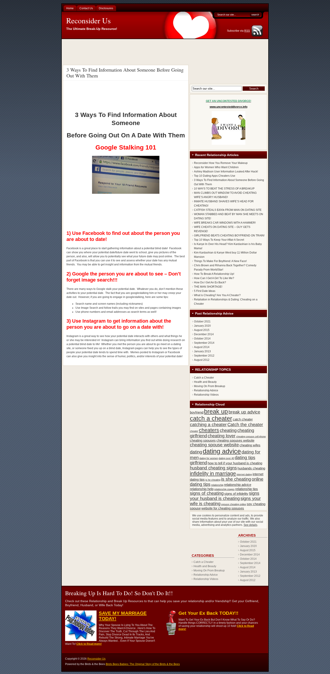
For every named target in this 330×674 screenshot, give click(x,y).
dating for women (208, 458)
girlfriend (198, 462)
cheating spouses (203, 440)
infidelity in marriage (213, 473)
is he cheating (212, 479)
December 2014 (204, 334)
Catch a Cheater (204, 377)
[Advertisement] (165, 51)
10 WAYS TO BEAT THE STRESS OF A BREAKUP (224, 188)
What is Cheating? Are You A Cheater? (217, 295)
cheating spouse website (214, 444)
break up (216, 411)
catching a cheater (208, 424)
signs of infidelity (236, 494)
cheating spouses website (235, 440)
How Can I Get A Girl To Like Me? (214, 278)
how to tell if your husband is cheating (235, 463)
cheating (228, 430)
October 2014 (202, 338)
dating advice (222, 451)
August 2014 (201, 347)
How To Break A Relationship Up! (214, 273)
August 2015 (201, 330)
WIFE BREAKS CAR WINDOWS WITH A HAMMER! (225, 222)
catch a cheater (211, 418)
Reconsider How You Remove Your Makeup (221, 163)
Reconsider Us (88, 20)
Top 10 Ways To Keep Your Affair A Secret (219, 239)
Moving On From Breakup (209, 386)
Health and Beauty (205, 381)
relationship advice (237, 485)
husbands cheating (251, 468)
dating (196, 451)
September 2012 (204, 355)
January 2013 (202, 351)
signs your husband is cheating (224, 496)
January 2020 (202, 325)
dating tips (245, 457)
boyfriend (196, 412)
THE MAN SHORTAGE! (208, 286)
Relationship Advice (206, 390)
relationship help (201, 489)
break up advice (244, 412)
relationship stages (224, 489)
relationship (217, 485)
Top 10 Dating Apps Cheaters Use (214, 175)
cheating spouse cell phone (251, 436)
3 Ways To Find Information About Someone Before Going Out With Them (125, 72)
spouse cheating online (233, 504)
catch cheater (243, 419)
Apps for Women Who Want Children (216, 167)
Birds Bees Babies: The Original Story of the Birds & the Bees (143, 664)
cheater (194, 431)
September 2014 (204, 342)
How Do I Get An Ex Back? (210, 282)
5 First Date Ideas (204, 291)
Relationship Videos (206, 394)
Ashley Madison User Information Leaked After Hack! (226, 171)
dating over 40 (226, 458)
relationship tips (246, 489)
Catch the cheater (245, 424)
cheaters (209, 430)
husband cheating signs (213, 467)
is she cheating (236, 479)
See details (250, 524)
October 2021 (202, 321)
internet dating (244, 474)
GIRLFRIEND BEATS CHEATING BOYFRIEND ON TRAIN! (229, 235)
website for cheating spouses (222, 508)
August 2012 (201, 359)
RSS (247, 30)
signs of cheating (207, 493)
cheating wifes (250, 445)
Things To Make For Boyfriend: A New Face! (220, 261)
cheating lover (221, 435)
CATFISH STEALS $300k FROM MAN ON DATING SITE (228, 209)
